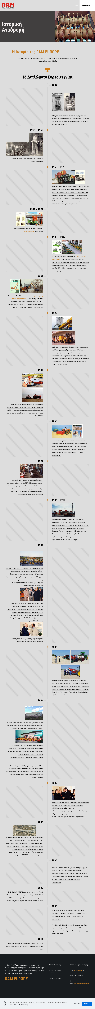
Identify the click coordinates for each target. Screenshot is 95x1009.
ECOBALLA (86, 6)
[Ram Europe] (8, 5)
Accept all (87, 1004)
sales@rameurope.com (81, 984)
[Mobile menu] (76, 5)
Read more (77, 1003)
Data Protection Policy (21, 1005)
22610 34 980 (77, 970)
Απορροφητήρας (29, 231)
